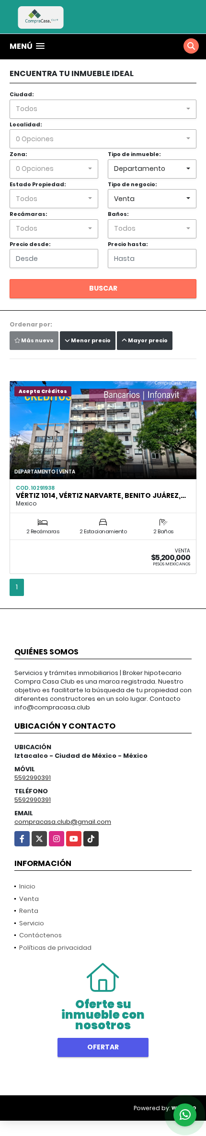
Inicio (27, 886)
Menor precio (90, 340)
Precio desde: (30, 244)
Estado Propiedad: (38, 184)
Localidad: (26, 124)
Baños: (118, 214)
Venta (29, 898)
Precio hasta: (128, 244)
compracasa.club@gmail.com (62, 821)
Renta (28, 910)
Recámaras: (28, 214)
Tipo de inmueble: (134, 154)
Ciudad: (22, 94)
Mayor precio (147, 340)
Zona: (18, 154)
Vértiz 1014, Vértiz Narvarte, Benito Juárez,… (101, 495)
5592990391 (32, 777)
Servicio (31, 923)
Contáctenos (40, 935)
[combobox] (103, 109)
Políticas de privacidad (55, 947)
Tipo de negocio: (132, 184)
